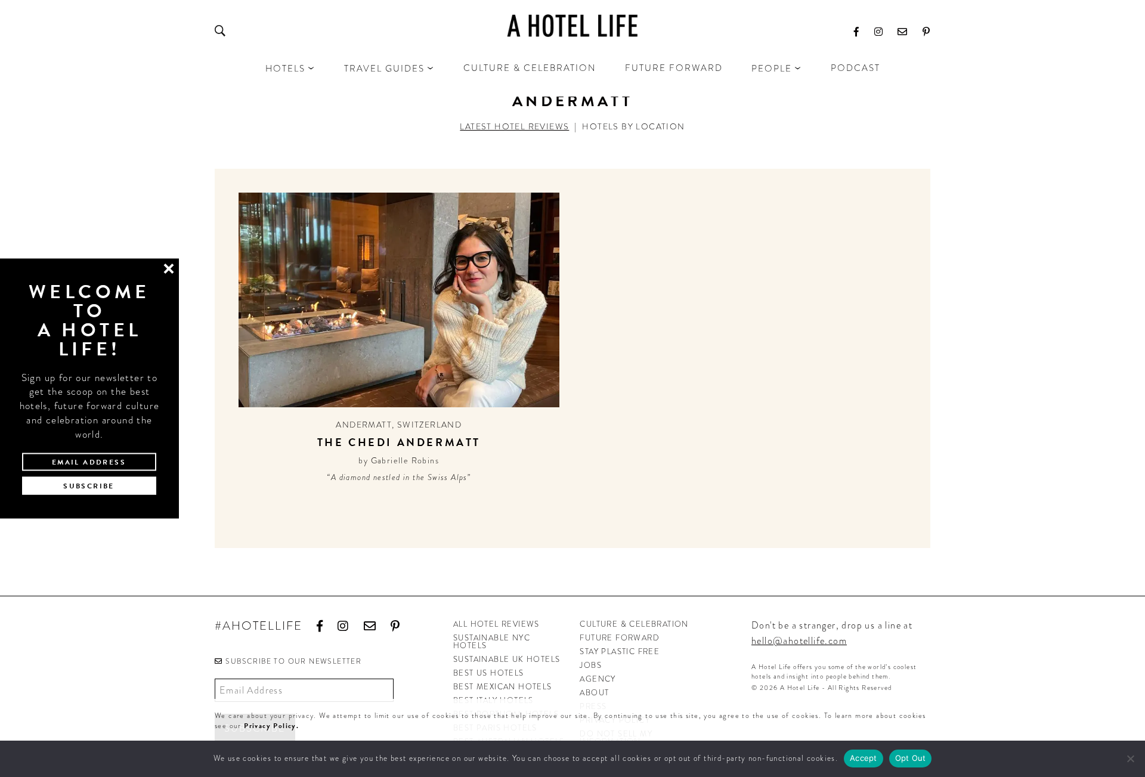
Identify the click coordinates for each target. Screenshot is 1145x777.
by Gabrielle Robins (398, 460)
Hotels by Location (633, 126)
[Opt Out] (1130, 758)
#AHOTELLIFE (258, 626)
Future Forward (674, 68)
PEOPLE (771, 68)
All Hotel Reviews (496, 624)
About (594, 692)
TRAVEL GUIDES (384, 68)
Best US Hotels (488, 673)
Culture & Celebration (529, 68)
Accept (863, 758)
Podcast (855, 68)
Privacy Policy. (271, 725)
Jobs (591, 665)
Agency (597, 679)
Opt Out (910, 758)
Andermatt (572, 101)
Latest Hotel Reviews (514, 126)
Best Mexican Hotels (502, 686)
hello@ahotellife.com (799, 641)
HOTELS (285, 68)
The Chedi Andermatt (399, 442)
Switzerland (429, 425)
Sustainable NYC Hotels (491, 641)
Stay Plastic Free (620, 651)
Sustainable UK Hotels (506, 659)
